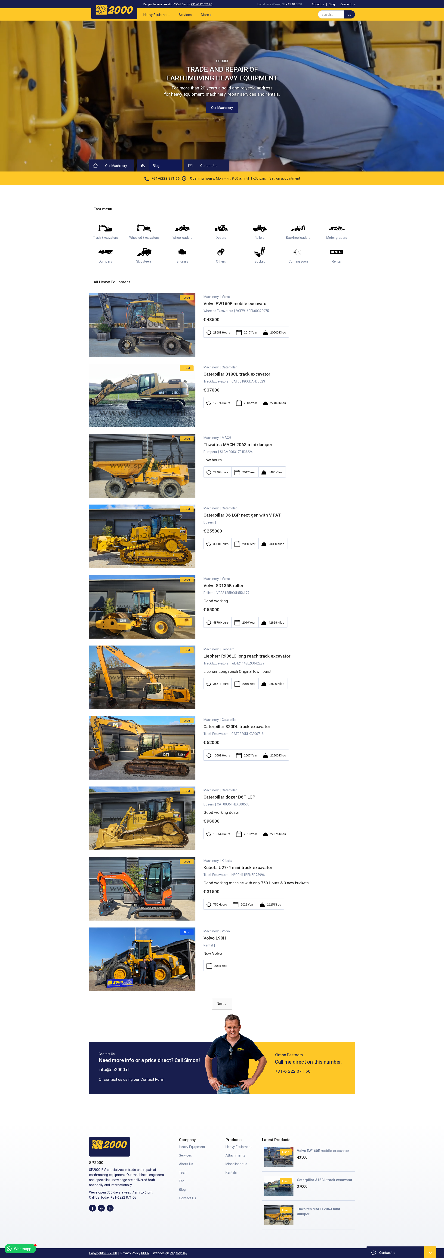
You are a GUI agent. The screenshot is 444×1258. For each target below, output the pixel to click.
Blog (332, 4)
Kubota (227, 861)
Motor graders (336, 237)
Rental (336, 261)
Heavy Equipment (156, 15)
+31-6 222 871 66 (293, 1071)
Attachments (235, 1155)
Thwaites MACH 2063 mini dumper (318, 1211)
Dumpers (105, 261)
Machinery (211, 297)
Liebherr (228, 649)
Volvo (226, 297)
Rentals (231, 1172)
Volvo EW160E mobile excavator (323, 1151)
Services (185, 15)
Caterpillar (229, 367)
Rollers (260, 237)
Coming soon (298, 261)
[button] (207, 14)
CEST (299, 4)
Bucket (260, 261)
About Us (318, 4)
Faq (182, 1181)
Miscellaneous (236, 1164)
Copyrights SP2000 (103, 1253)
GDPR (145, 1253)
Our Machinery (222, 108)
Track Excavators (105, 237)
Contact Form (152, 1079)
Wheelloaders (182, 237)
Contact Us (347, 4)
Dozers (221, 237)
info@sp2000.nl (114, 1069)
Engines (182, 261)
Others (221, 261)
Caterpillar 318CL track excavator (324, 1180)
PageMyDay (178, 1253)
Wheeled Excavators (144, 237)
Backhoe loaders (298, 237)
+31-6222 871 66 (201, 4)
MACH (226, 438)
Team (183, 1172)
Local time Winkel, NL (271, 4)
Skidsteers (144, 261)
